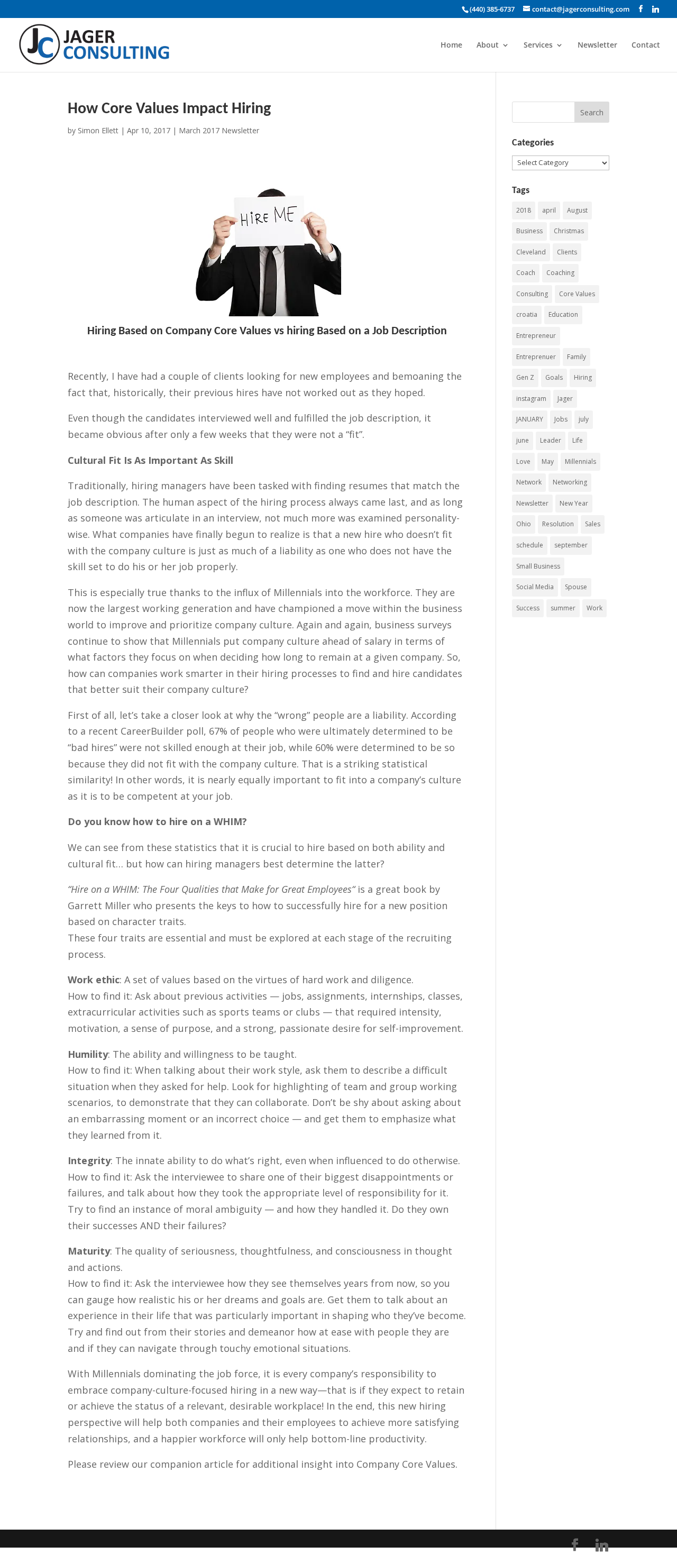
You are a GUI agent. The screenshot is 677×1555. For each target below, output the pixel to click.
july (584, 419)
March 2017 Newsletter (219, 130)
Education (563, 314)
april (549, 210)
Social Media (535, 586)
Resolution (558, 523)
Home (451, 45)
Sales (592, 523)
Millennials (580, 461)
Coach (525, 272)
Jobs (561, 419)
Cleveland (531, 252)
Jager (565, 398)
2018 (523, 210)
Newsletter (597, 45)
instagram (531, 398)
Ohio (523, 523)
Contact (646, 45)
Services (538, 45)
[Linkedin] (655, 9)
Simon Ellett (98, 130)
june (522, 440)
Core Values (577, 293)
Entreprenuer (536, 356)
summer (563, 607)
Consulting (532, 293)
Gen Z (525, 377)
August (577, 210)
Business (529, 230)
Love (523, 461)
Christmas (569, 230)
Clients (567, 252)
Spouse (576, 586)
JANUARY (529, 419)
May (548, 461)
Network (529, 482)
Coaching (560, 272)
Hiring (583, 377)
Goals (554, 377)
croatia (526, 314)
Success (527, 607)
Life (577, 440)
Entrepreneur (536, 335)
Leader (550, 440)
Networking (570, 482)
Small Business (538, 566)
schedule (529, 545)
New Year (574, 503)
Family (576, 356)
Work (594, 607)
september (571, 545)
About (488, 45)
